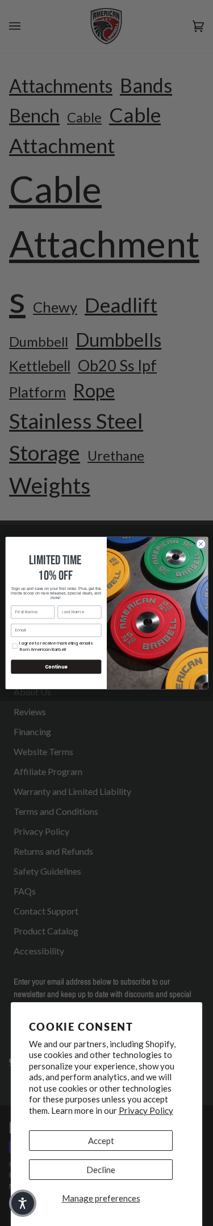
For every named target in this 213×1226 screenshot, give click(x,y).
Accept (101, 1140)
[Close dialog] (200, 544)
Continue (55, 666)
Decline (100, 1170)
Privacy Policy (146, 1110)
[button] (22, 1203)
